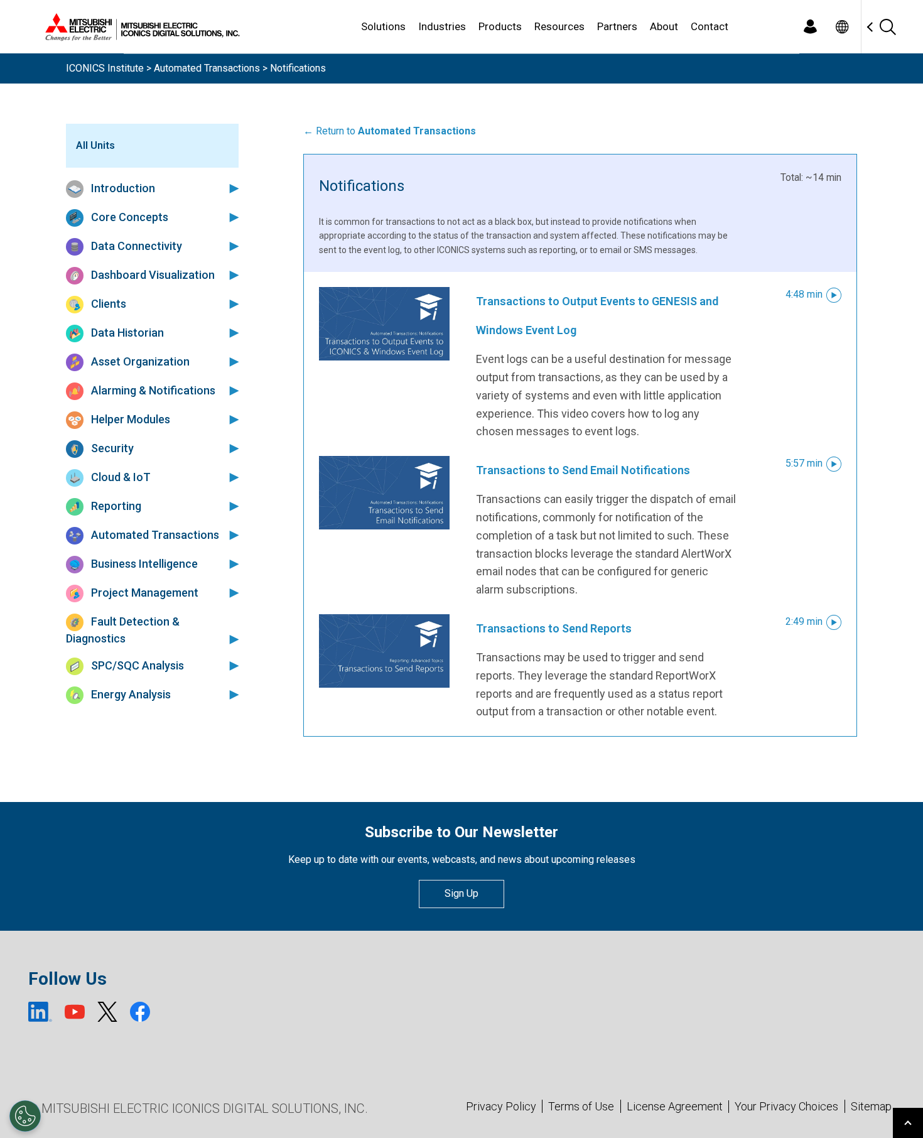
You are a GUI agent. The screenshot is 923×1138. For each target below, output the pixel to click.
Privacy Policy (501, 1106)
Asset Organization (139, 361)
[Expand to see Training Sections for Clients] (231, 303)
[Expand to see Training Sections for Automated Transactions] (231, 534)
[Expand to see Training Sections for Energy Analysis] (231, 694)
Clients (107, 303)
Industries (442, 26)
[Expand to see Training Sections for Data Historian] (231, 332)
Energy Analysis (130, 694)
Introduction (122, 188)
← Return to (389, 131)
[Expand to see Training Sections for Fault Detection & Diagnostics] (231, 638)
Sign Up (461, 893)
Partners (617, 26)
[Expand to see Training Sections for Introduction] (231, 187)
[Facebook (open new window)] (140, 1012)
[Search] (887, 26)
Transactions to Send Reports (554, 628)
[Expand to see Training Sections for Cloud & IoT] (231, 476)
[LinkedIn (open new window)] (40, 1012)
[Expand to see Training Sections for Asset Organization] (231, 361)
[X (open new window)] (107, 1012)
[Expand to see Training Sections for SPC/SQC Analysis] (231, 665)
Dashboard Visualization (152, 274)
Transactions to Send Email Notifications (583, 470)
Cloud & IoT (120, 477)
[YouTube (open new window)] (75, 1012)
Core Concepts (128, 217)
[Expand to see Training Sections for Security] (231, 447)
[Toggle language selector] (842, 26)
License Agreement (675, 1106)
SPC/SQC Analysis (136, 665)
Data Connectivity (135, 245)
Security (111, 448)
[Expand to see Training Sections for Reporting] (231, 505)
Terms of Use (581, 1106)
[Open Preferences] (25, 1116)
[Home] (140, 27)
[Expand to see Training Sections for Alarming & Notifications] (231, 390)
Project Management (143, 592)
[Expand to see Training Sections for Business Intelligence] (231, 563)
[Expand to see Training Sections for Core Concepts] (231, 216)
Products (500, 26)
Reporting (115, 505)
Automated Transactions (207, 68)
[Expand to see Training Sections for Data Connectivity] (231, 245)
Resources (559, 26)
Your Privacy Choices (786, 1106)
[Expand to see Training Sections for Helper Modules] (231, 418)
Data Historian (126, 332)
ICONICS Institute (105, 68)
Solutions (383, 26)
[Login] (810, 26)
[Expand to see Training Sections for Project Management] (231, 592)
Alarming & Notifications (152, 390)
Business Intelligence (143, 563)
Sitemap (871, 1106)
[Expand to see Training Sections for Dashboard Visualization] (231, 274)
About (664, 26)
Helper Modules (129, 419)
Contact (709, 26)
